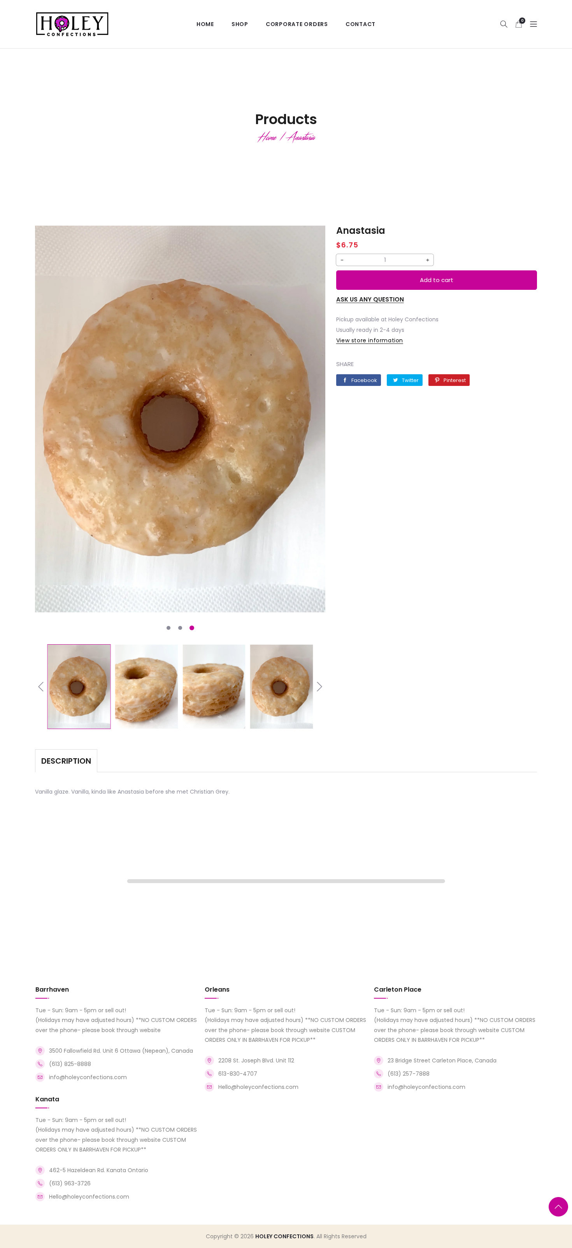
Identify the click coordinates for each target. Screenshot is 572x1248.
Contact (360, 24)
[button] (503, 24)
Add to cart (436, 280)
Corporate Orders (297, 24)
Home (205, 24)
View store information (369, 340)
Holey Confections (284, 1236)
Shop (240, 24)
